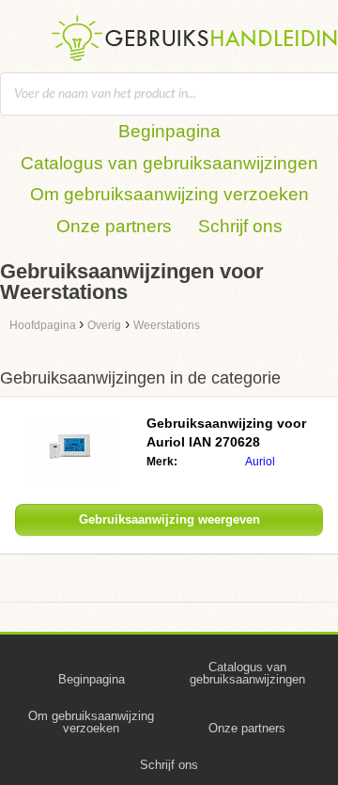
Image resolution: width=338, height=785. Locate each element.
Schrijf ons (240, 226)
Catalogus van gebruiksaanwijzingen (169, 163)
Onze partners (114, 226)
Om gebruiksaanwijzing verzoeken (169, 194)
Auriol (260, 461)
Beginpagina (169, 131)
